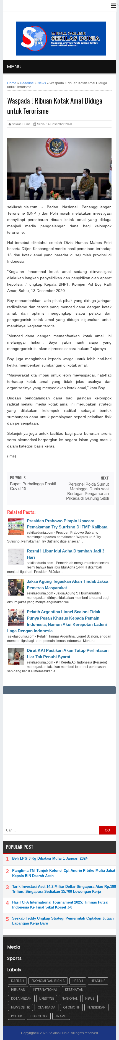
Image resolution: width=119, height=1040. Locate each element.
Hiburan (18, 989)
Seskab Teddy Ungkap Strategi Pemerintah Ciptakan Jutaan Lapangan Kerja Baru (63, 920)
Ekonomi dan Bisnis (48, 980)
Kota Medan (21, 998)
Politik (16, 1016)
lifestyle (46, 998)
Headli (78, 980)
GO (107, 830)
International (45, 989)
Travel (61, 1016)
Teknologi (39, 1016)
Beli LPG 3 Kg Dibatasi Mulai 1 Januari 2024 (49, 858)
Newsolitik (20, 1007)
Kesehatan (74, 989)
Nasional (69, 998)
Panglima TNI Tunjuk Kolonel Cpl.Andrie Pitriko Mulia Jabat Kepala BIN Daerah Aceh (63, 873)
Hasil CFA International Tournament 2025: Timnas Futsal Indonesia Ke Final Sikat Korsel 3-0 (60, 904)
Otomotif (71, 1007)
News (90, 998)
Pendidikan (96, 1007)
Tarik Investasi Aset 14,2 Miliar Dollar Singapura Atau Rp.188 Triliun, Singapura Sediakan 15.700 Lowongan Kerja (64, 889)
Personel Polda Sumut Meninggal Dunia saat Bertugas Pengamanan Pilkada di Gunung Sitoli (87, 491)
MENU (14, 66)
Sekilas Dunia (58, 1033)
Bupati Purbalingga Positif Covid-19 (33, 486)
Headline (98, 980)
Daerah (17, 980)
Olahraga (46, 1007)
